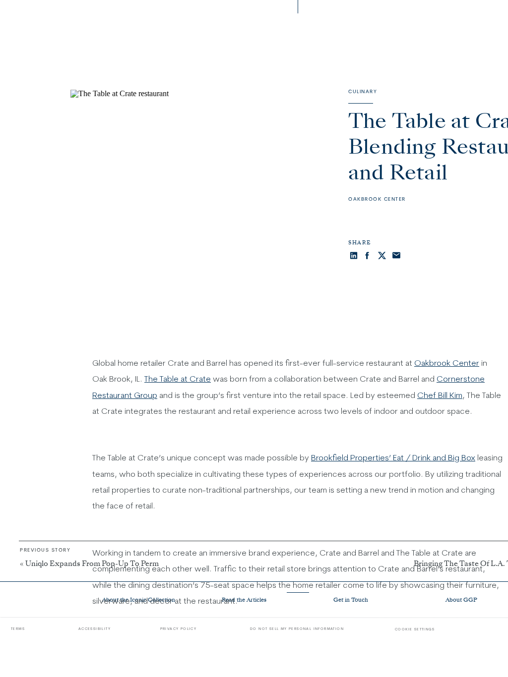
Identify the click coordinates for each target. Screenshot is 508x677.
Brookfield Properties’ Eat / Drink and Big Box (393, 457)
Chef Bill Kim (439, 395)
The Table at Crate (177, 379)
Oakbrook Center (377, 199)
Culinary (362, 92)
